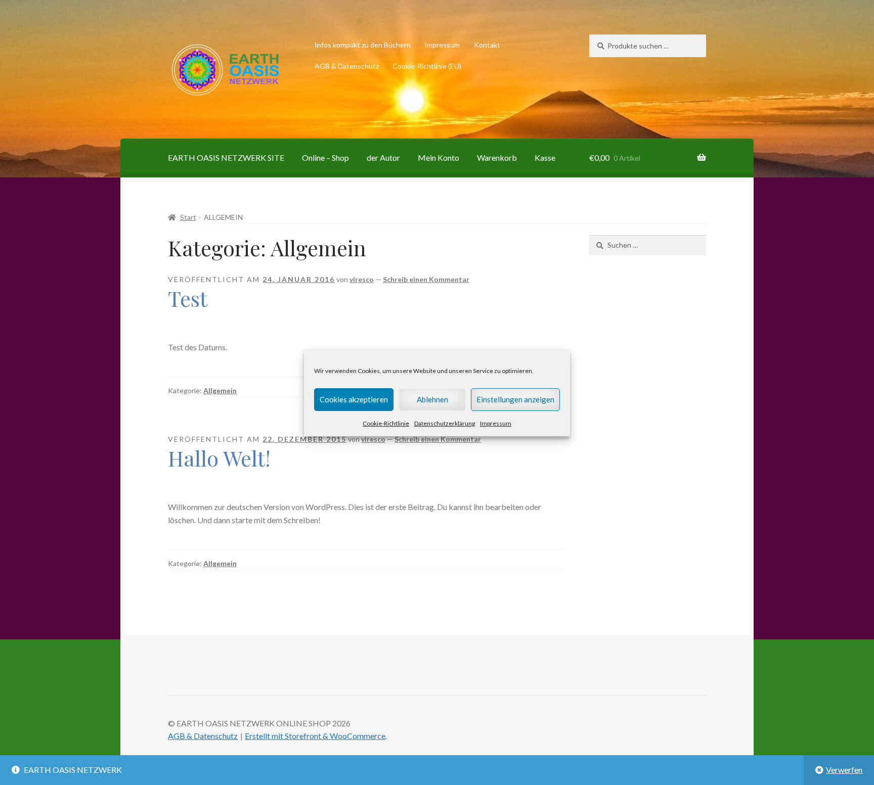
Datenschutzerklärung (444, 423)
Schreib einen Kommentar (426, 279)
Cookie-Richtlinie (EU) (426, 66)
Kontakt (487, 44)
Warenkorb (497, 157)
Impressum (495, 423)
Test (187, 298)
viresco (361, 279)
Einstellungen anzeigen (515, 399)
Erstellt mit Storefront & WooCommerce (315, 736)
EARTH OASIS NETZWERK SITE (226, 157)
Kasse (545, 157)
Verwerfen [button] (844, 769)
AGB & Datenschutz (347, 66)
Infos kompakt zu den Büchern (363, 44)
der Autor (383, 157)
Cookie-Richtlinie (386, 423)
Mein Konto (438, 157)
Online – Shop (325, 157)
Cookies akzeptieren (354, 399)
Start (188, 217)
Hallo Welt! (219, 458)
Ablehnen (432, 399)
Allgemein (220, 390)
